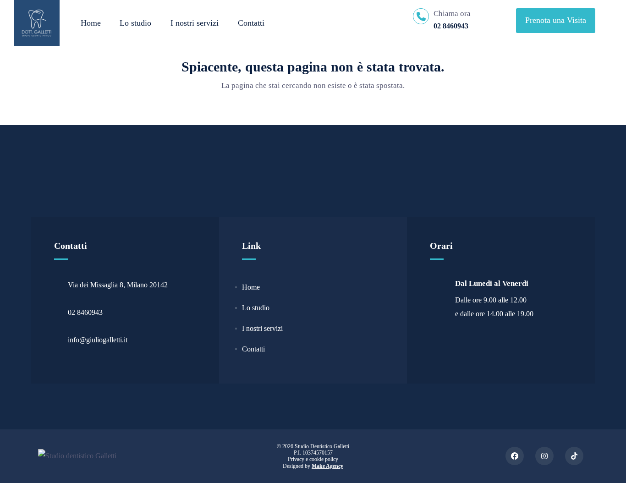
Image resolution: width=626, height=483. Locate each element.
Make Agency (327, 466)
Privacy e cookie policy (313, 459)
